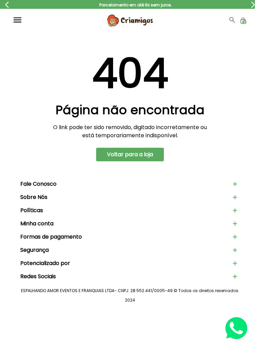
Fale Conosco (38, 184)
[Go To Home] (130, 20)
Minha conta (36, 223)
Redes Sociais (38, 276)
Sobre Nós (33, 197)
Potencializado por (45, 263)
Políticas (31, 210)
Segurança (34, 250)
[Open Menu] (17, 19)
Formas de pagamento (51, 237)
